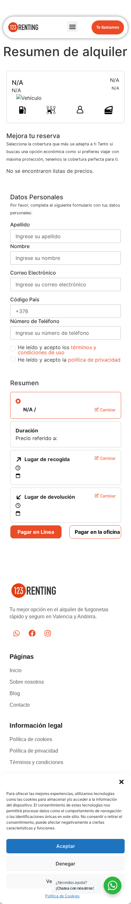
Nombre (20, 246)
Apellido (20, 224)
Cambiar (107, 410)
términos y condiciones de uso (57, 350)
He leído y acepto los (57, 350)
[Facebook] (32, 633)
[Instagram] (48, 633)
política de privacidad (94, 359)
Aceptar (65, 846)
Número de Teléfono (34, 321)
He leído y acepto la (69, 359)
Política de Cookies (62, 895)
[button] (121, 781)
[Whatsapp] (17, 633)
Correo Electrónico (33, 272)
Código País (24, 299)
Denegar (65, 864)
